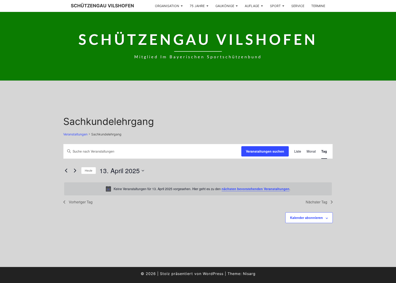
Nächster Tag (316, 202)
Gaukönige (224, 6)
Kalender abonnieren (306, 217)
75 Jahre (197, 6)
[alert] (198, 188)
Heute (88, 170)
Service (297, 6)
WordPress (213, 273)
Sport (275, 6)
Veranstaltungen (75, 134)
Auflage (252, 6)
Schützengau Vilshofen (102, 5)
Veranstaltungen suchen (265, 151)
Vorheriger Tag (81, 202)
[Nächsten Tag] (75, 170)
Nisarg (249, 273)
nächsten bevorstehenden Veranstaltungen (255, 188)
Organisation (167, 6)
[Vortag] (66, 170)
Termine (318, 6)
